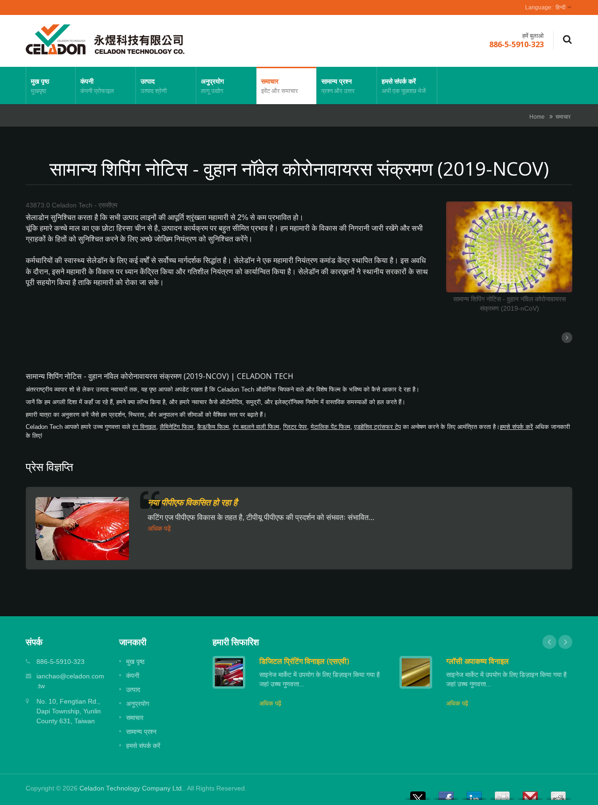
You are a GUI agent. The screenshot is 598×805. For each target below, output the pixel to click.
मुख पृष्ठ (40, 86)
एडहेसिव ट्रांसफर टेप (377, 426)
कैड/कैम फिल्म (213, 426)
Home (537, 117)
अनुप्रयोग (212, 86)
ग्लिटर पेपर (295, 426)
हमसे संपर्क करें (404, 86)
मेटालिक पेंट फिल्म (330, 426)
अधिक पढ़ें (159, 528)
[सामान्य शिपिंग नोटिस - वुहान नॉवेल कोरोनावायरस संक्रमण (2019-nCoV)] (509, 247)
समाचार (279, 86)
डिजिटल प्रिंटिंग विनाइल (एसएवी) (304, 661)
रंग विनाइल (144, 426)
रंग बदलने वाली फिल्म (256, 426)
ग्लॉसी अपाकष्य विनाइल (477, 661)
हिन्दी (560, 7)
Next (565, 642)
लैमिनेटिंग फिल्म (176, 426)
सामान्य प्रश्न (338, 86)
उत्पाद (154, 86)
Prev (549, 642)
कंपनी (97, 86)
